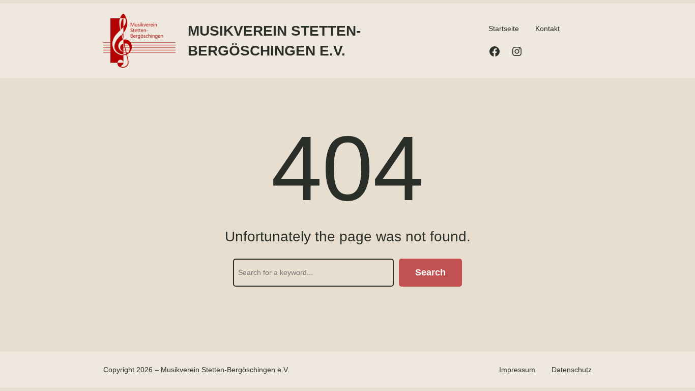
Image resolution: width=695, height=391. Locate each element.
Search (430, 272)
